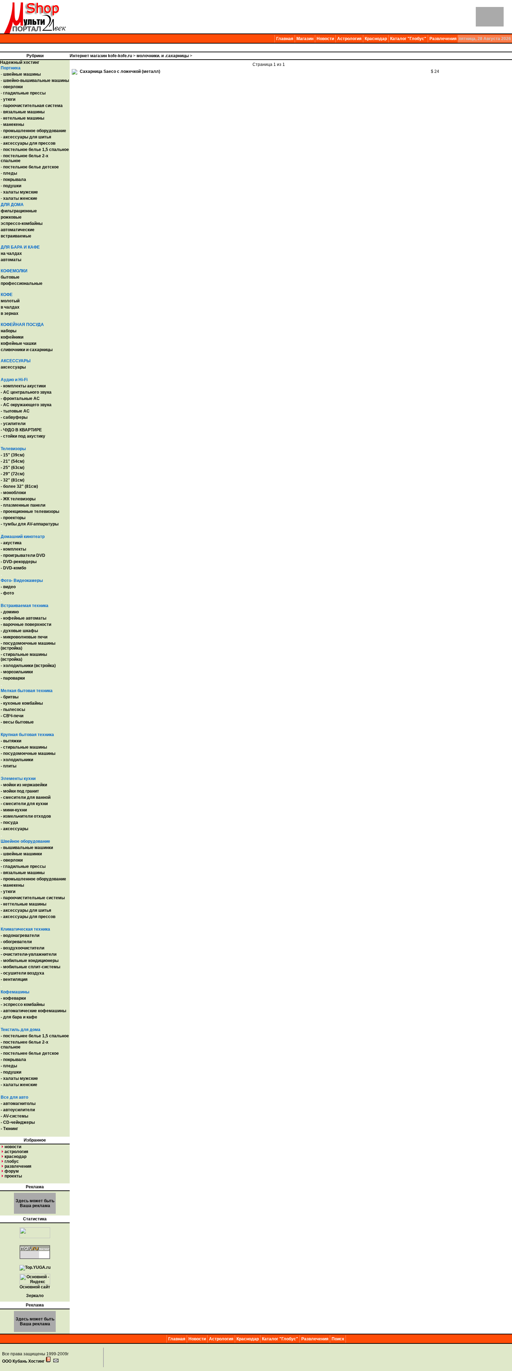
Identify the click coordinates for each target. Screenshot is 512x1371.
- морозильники (17, 671)
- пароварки (13, 678)
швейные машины (22, 74)
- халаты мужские (19, 1078)
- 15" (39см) (12, 455)
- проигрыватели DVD (23, 555)
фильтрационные (19, 211)
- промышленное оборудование (33, 879)
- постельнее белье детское (30, 1053)
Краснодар (376, 38)
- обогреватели (16, 941)
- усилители (13, 423)
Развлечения (443, 38)
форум (12, 1171)
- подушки (11, 1072)
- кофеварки (13, 998)
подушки (12, 185)
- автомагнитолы (18, 1103)
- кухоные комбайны (22, 703)
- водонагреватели (20, 935)
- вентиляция (14, 979)
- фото (7, 593)
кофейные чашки (18, 343)
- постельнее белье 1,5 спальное (35, 1035)
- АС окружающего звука (26, 404)
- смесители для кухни (24, 803)
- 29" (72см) (12, 473)
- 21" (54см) (12, 461)
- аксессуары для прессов (28, 916)
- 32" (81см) (12, 480)
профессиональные (21, 283)
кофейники (12, 337)
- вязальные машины (23, 872)
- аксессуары (14, 828)
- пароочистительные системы (33, 897)
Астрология (349, 38)
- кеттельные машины (23, 904)
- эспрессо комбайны (23, 1004)
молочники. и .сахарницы (163, 55)
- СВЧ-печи (12, 715)
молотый (10, 300)
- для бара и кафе (19, 1017)
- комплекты (13, 549)
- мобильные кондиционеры (30, 960)
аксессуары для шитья (27, 137)
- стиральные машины (24, 747)
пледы (10, 173)
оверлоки (13, 86)
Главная (284, 38)
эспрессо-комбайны (21, 223)
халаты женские (20, 198)
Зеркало (35, 1295)
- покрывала (13, 1059)
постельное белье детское (31, 167)
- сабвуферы (14, 417)
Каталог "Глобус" (408, 38)
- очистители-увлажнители (28, 954)
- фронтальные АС (20, 398)
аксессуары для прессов (29, 143)
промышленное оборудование (34, 130)
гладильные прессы (24, 93)
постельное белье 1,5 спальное (36, 149)
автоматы (11, 259)
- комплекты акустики (23, 386)
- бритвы (9, 697)
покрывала (14, 179)
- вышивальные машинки (27, 847)
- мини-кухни (14, 810)
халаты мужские (20, 192)
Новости (325, 38)
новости (13, 1146)
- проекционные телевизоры (30, 511)
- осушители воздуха (22, 973)
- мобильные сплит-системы (30, 966)
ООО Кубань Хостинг (23, 1361)
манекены (13, 124)
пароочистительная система (33, 105)
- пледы (9, 1065)
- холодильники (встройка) (28, 665)
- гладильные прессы (23, 866)
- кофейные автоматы (23, 618)
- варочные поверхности (26, 624)
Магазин (304, 38)
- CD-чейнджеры (18, 1122)
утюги (9, 99)
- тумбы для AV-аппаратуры (30, 524)
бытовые (10, 277)
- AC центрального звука (26, 392)
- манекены (12, 885)
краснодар (15, 1156)
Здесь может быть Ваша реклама (35, 1203)
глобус (12, 1161)
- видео (8, 586)
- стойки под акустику (23, 436)
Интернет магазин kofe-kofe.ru (101, 55)
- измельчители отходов (26, 816)
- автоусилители (18, 1109)
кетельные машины (23, 118)
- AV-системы (14, 1116)
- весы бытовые (17, 722)
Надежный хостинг (19, 62)
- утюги (8, 891)
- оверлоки (12, 860)
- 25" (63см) (12, 467)
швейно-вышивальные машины (36, 80)
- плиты (8, 766)
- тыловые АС (15, 411)
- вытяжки (11, 740)
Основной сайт (35, 1287)
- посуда (9, 822)
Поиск (338, 1338)
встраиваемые (16, 236)
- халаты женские (19, 1084)
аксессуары (13, 367)
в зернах (9, 313)
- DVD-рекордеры (19, 561)
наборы (8, 330)
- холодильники (17, 759)
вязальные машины (24, 111)
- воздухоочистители (22, 948)
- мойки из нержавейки (24, 784)
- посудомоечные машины (28, 753)
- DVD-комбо (13, 568)
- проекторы (13, 517)
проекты (13, 1176)
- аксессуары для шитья (26, 910)
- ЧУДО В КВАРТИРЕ (21, 429)
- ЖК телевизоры (18, 499)
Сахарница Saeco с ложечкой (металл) (120, 71)
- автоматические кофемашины (33, 1010)
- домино (10, 611)
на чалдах (11, 253)
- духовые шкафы (19, 630)
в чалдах (10, 307)
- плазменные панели (23, 505)
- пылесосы (13, 709)
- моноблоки (13, 492)
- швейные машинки (21, 853)
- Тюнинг (9, 1128)
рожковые (11, 217)
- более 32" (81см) (19, 486)
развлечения (18, 1166)
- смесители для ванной (26, 797)
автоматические (17, 229)
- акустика (11, 542)
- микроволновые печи (24, 637)
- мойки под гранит (20, 791)
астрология (16, 1151)
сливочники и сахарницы (27, 349)
